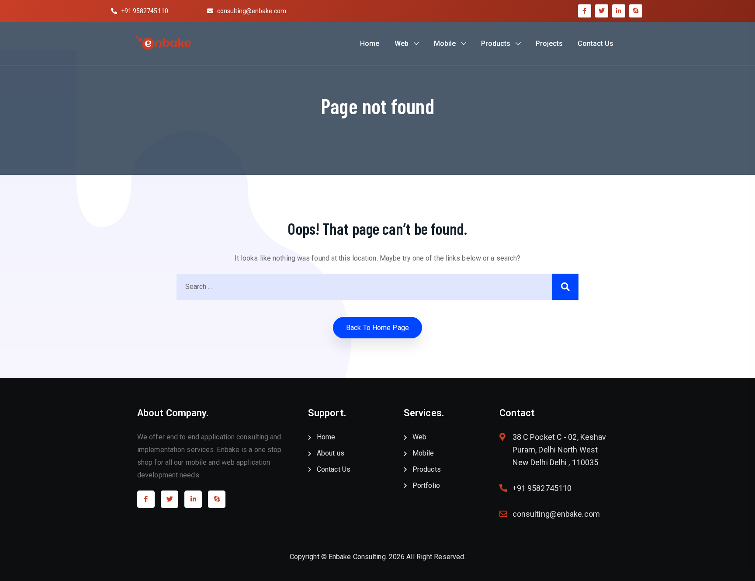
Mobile (445, 43)
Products (495, 43)
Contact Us (595, 43)
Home (369, 43)
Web (402, 43)
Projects (549, 43)
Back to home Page (377, 328)
